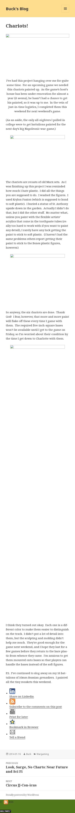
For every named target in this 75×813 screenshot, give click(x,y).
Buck (28, 754)
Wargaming (43, 754)
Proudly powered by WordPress (22, 794)
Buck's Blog (17, 8)
